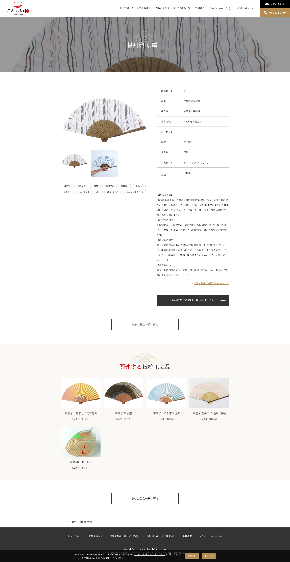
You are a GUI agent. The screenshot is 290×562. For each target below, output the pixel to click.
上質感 (95, 186)
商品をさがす (162, 8)
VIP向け (67, 186)
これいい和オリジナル (134, 192)
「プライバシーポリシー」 (149, 554)
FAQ (135, 536)
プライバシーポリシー (211, 536)
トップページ (75, 536)
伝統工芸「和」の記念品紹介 (135, 8)
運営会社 (171, 536)
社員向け (125, 186)
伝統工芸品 (109, 186)
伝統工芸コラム (245, 8)
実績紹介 (200, 8)
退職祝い (67, 192)
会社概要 (187, 536)
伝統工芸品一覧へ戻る (145, 325)
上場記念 (139, 186)
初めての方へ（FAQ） (221, 8)
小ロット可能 (83, 192)
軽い (98, 192)
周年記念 (81, 186)
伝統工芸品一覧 (182, 8)
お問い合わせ (152, 536)
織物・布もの (112, 192)
